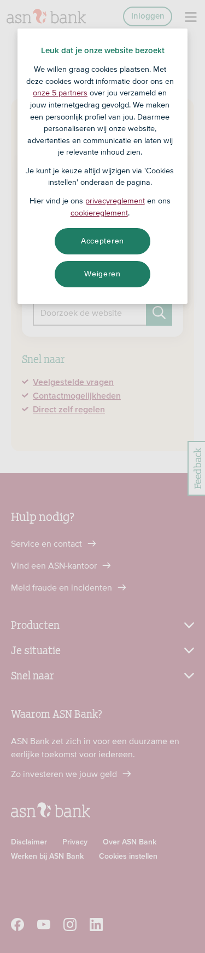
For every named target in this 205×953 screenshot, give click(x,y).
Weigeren (102, 273)
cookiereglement (99, 212)
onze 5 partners (60, 92)
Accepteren (102, 240)
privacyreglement (115, 200)
